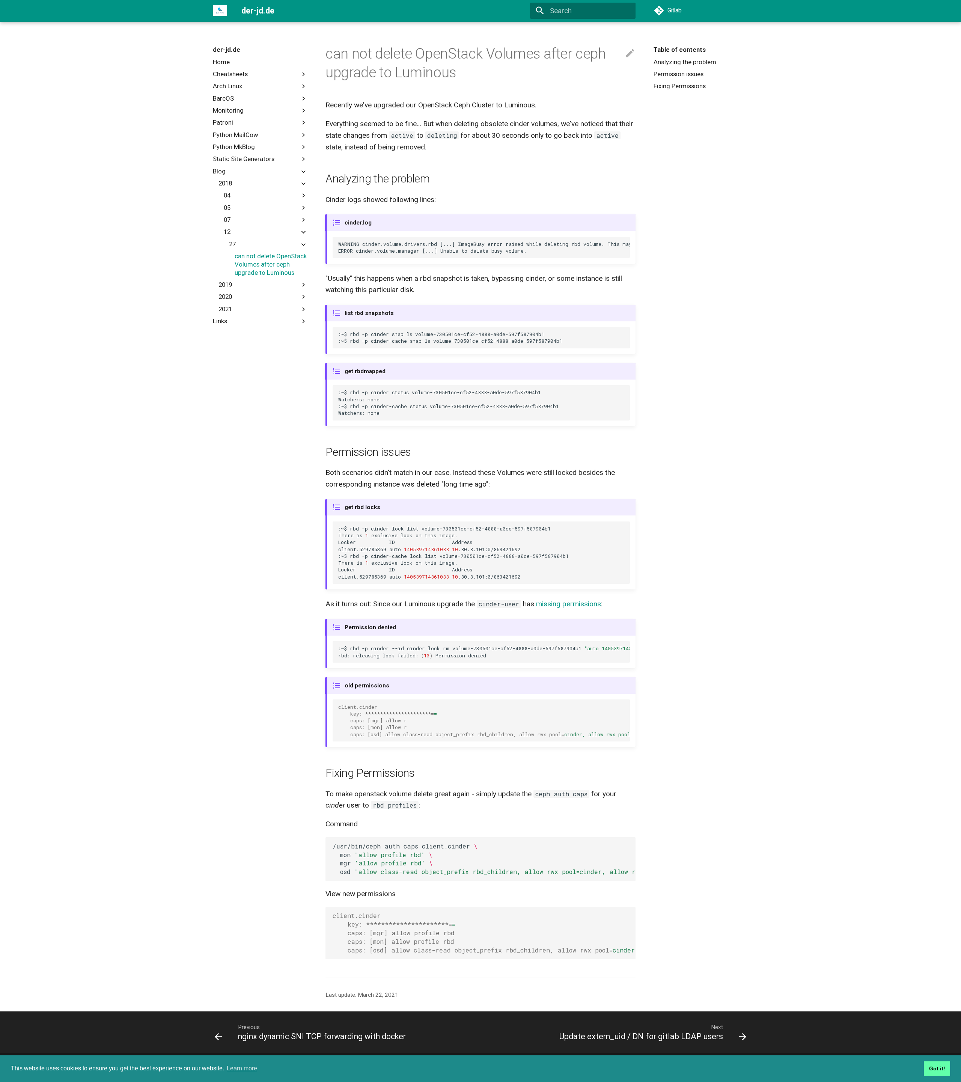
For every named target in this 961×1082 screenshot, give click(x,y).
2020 (225, 296)
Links (220, 321)
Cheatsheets (230, 74)
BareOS (223, 98)
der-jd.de (226, 49)
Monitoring (228, 110)
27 (232, 244)
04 (227, 195)
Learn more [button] (242, 1068)
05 (227, 207)
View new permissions (360, 893)
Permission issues (678, 74)
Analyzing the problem (685, 62)
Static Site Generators (243, 159)
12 (227, 231)
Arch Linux (227, 86)
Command (341, 824)
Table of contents (680, 49)
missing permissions (568, 604)
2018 (225, 183)
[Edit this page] (630, 53)
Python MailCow (235, 135)
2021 (225, 309)
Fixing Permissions (680, 86)
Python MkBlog (234, 147)
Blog (219, 171)
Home (221, 62)
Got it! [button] (937, 1068)
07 (227, 219)
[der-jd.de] (220, 11)
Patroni (223, 122)
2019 (225, 284)
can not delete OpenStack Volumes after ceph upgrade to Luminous (271, 264)
